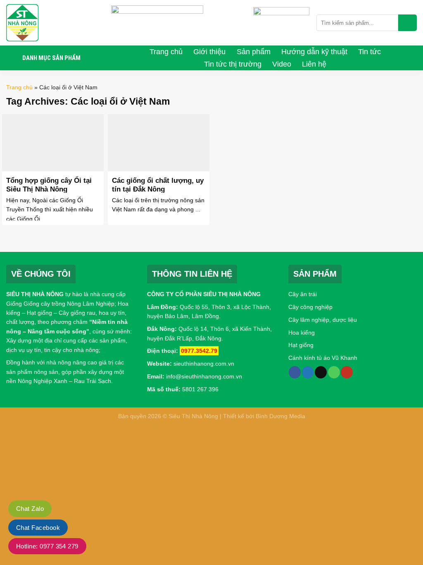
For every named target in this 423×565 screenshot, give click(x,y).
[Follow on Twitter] (308, 372)
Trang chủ (166, 52)
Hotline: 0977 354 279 (47, 546)
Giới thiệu (209, 52)
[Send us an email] (321, 372)
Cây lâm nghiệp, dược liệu (322, 319)
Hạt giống (301, 345)
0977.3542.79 (199, 350)
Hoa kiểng (301, 332)
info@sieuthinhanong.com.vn (204, 376)
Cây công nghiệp (310, 307)
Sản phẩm (254, 52)
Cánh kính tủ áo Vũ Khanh (322, 357)
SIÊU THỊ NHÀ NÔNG (35, 294)
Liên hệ (314, 64)
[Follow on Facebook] (295, 372)
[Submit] (407, 22)
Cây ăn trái (302, 294)
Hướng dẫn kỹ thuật (314, 52)
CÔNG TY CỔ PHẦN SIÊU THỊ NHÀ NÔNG (204, 294)
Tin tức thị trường (232, 64)
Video (281, 64)
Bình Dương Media (280, 416)
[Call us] (334, 372)
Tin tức (369, 52)
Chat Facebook (38, 527)
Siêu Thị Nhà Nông (193, 416)
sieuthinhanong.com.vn (203, 363)
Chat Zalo (30, 508)
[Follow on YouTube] (347, 372)
